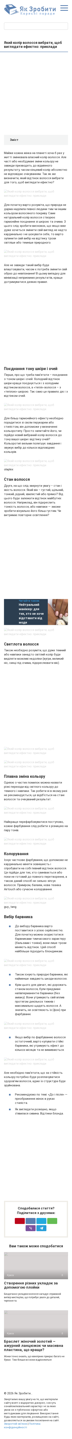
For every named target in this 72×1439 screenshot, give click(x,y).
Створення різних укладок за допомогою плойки (31, 1285)
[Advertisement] (36, 94)
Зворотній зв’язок (15, 1423)
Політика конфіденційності (22, 1425)
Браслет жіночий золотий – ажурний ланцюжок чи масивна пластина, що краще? (33, 1345)
